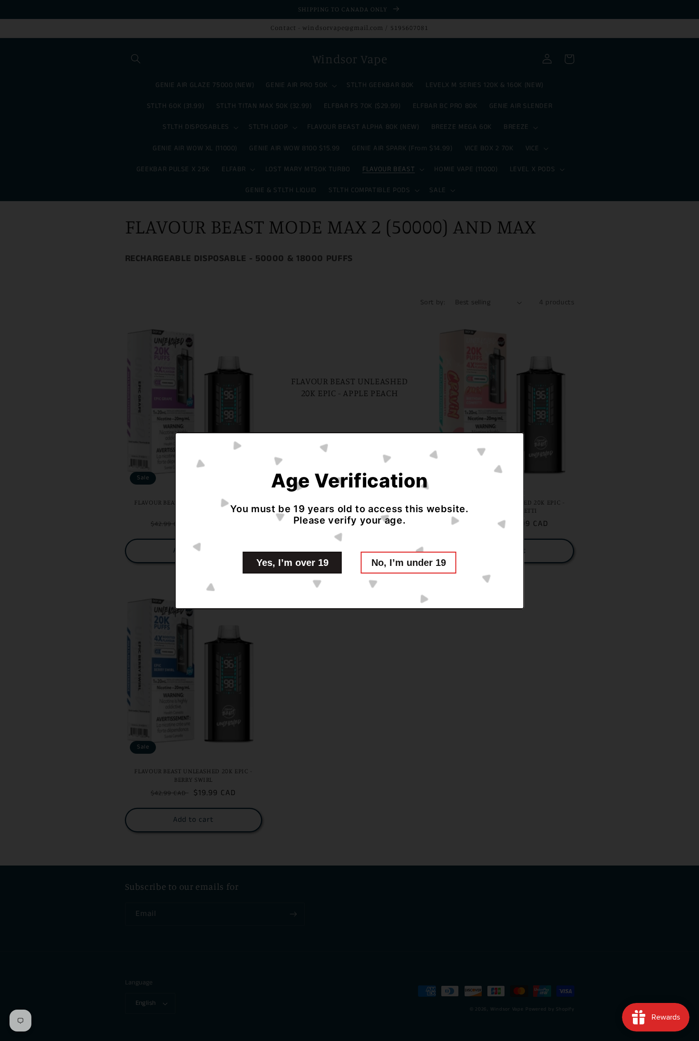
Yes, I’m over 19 (292, 562)
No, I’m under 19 (408, 562)
